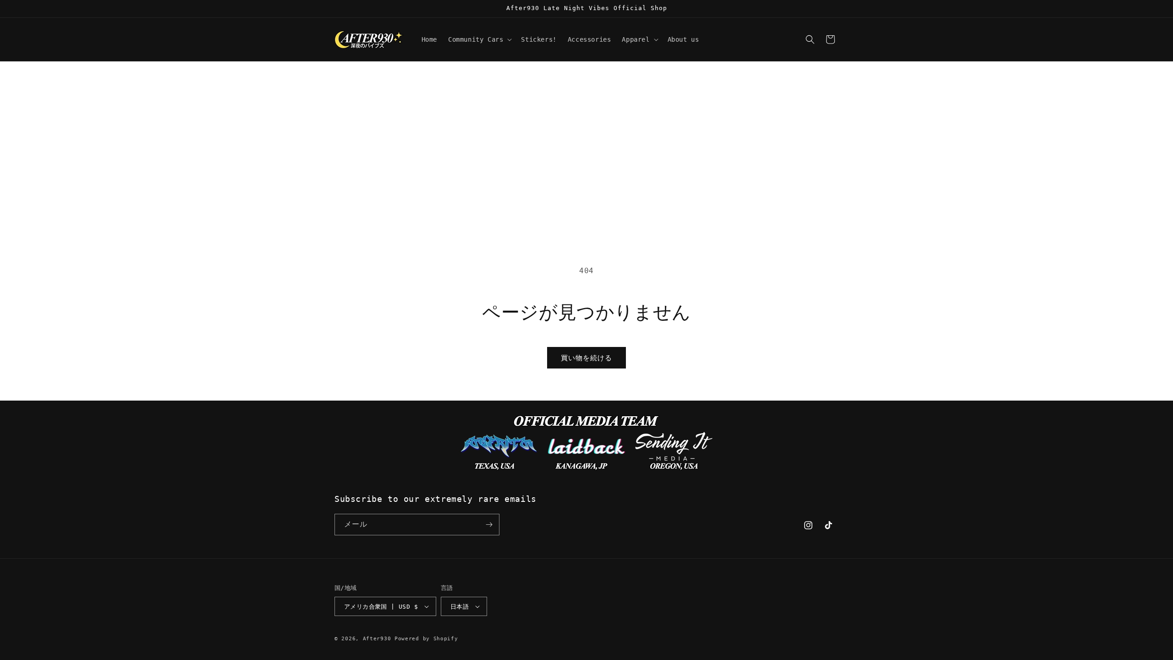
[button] (479, 39)
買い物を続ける (586, 358)
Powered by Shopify (426, 639)
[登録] (489, 524)
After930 (377, 639)
